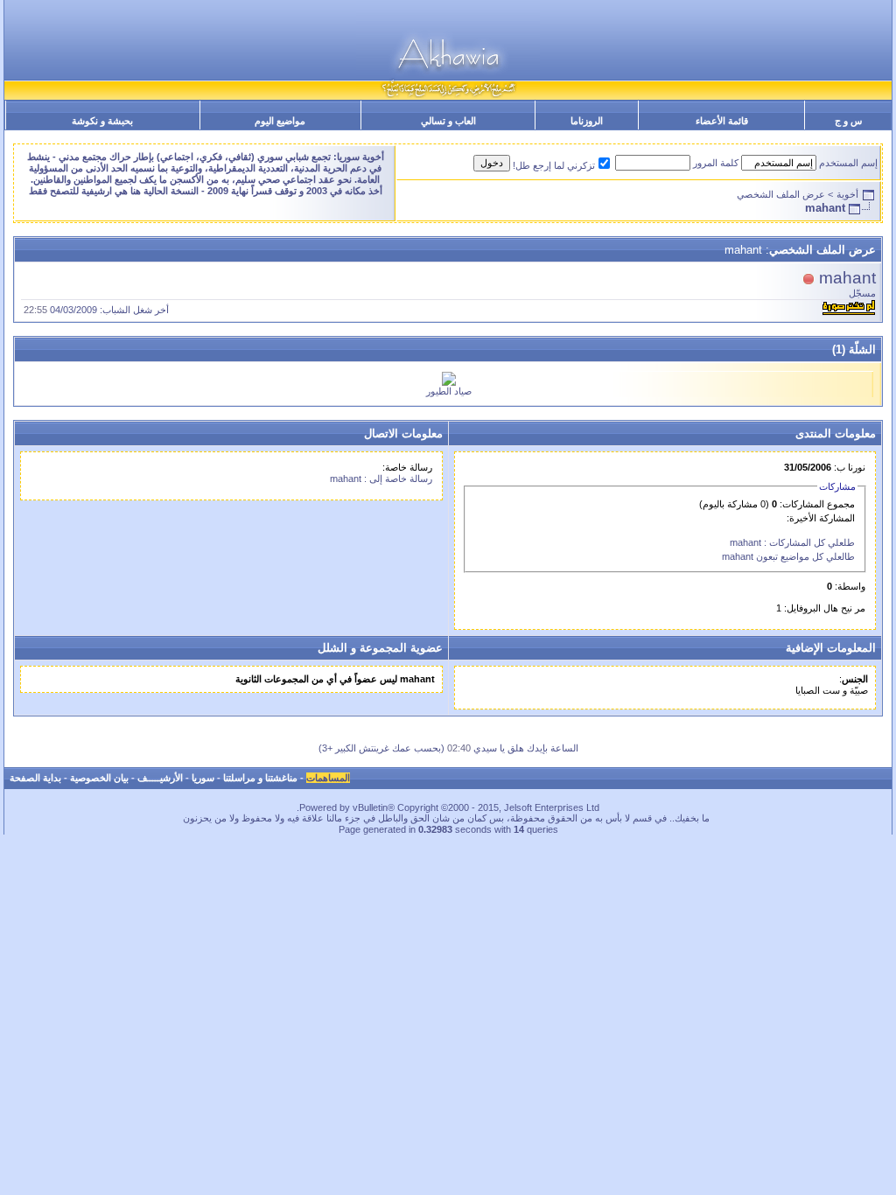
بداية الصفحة (35, 777)
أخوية (847, 194)
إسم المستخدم (848, 162)
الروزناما (586, 120)
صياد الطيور (449, 391)
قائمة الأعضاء (722, 120)
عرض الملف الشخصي (781, 194)
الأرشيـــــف (160, 777)
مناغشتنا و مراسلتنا (260, 777)
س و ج (848, 120)
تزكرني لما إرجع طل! (554, 165)
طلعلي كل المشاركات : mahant (792, 542)
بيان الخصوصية (99, 777)
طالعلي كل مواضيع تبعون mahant (788, 556)
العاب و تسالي (448, 120)
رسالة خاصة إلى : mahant (381, 478)
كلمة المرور (715, 162)
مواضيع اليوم (280, 120)
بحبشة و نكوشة (102, 120)
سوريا (203, 777)
